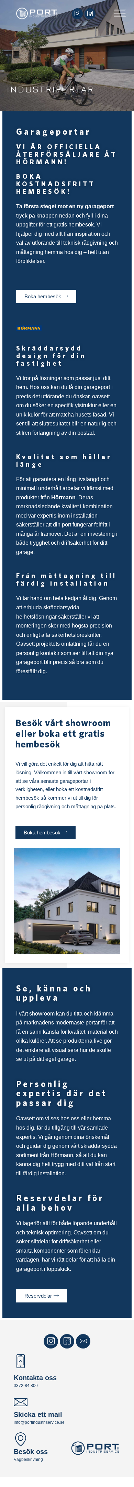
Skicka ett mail (38, 1414)
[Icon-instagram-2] (77, 13)
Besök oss (31, 1451)
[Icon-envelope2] (83, 1341)
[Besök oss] (20, 1440)
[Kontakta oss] (20, 1362)
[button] (119, 13)
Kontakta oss (35, 1377)
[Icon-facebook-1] (90, 13)
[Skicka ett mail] (20, 1403)
